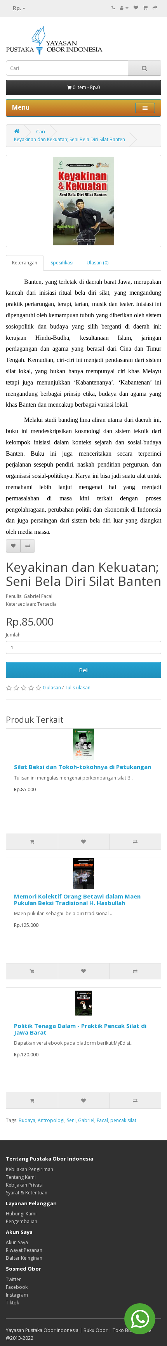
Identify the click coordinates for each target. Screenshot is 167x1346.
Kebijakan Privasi (24, 1185)
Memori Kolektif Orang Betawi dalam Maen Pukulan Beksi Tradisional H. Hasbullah (77, 899)
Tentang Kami (21, 1177)
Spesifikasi (61, 262)
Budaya (27, 1120)
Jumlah (13, 634)
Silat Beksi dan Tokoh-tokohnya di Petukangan (82, 767)
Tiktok (12, 1302)
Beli (84, 670)
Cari (40, 131)
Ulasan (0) (97, 262)
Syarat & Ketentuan (26, 1192)
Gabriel (86, 1120)
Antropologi (51, 1120)
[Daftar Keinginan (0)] (136, 7)
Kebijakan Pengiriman (29, 1169)
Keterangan (24, 262)
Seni (71, 1120)
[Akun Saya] (124, 7)
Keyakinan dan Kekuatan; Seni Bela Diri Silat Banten (69, 139)
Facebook (17, 1287)
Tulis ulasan (77, 687)
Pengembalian (21, 1221)
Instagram (17, 1295)
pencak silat (123, 1120)
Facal (102, 1120)
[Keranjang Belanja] (145, 7)
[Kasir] (155, 7)
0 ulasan (52, 687)
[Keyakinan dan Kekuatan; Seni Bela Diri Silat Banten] (83, 201)
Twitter (13, 1279)
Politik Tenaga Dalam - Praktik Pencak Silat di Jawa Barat (80, 1029)
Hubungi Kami (21, 1213)
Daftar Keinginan (24, 1258)
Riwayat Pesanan (24, 1250)
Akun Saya (17, 1242)
